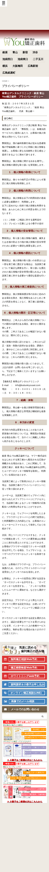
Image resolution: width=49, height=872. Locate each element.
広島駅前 (33, 65)
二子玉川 (38, 59)
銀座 (5, 52)
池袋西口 (7, 59)
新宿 (25, 52)
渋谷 (35, 52)
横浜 (5, 65)
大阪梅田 (18, 65)
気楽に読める (28, 647)
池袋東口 (23, 59)
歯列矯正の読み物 (32, 651)
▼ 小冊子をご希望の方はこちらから (24, 760)
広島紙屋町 (8, 72)
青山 (15, 52)
